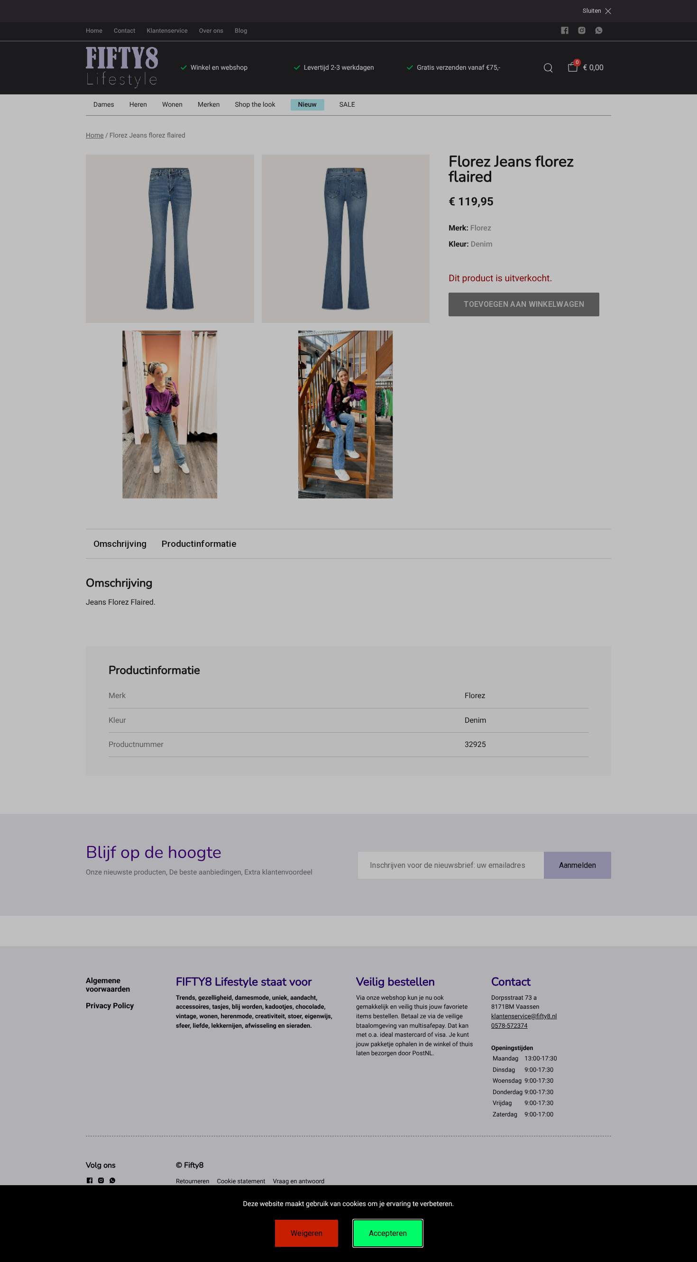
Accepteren (388, 1233)
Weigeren (306, 1233)
